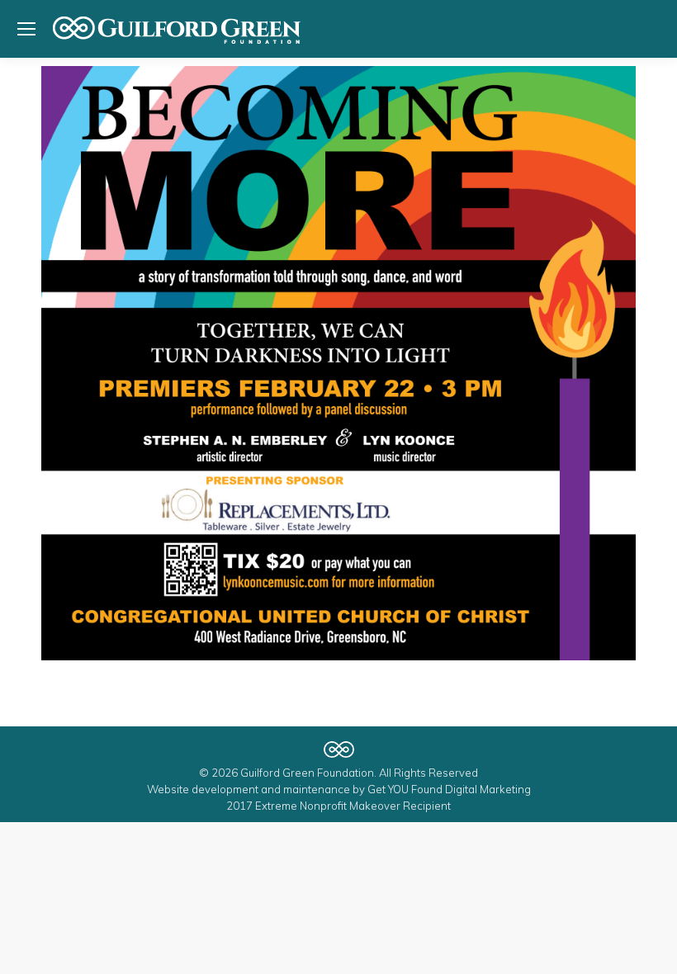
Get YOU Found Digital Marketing (449, 789)
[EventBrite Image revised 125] (338, 363)
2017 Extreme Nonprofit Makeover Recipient (338, 805)
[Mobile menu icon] (26, 29)
